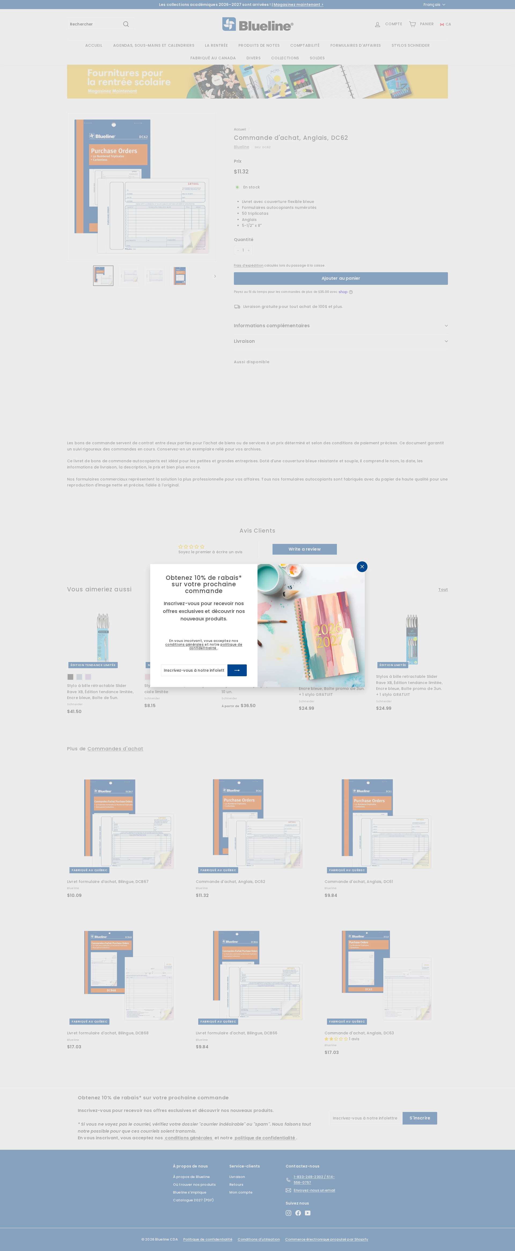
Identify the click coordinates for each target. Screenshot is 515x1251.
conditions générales (185, 644)
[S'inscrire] (237, 670)
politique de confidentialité (215, 646)
